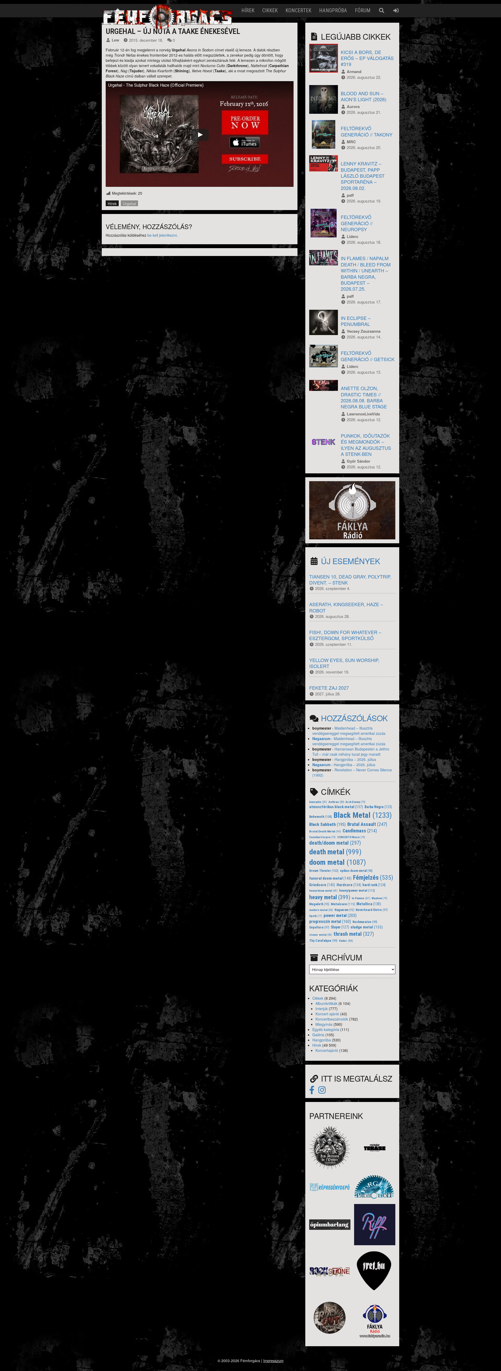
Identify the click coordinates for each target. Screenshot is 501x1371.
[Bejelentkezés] (396, 10)
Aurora (353, 106)
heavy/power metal (357, 890)
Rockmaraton (365, 922)
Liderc (352, 236)
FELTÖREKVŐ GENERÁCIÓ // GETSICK (368, 355)
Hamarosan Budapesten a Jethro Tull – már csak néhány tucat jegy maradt (350, 751)
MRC (351, 142)
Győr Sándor (358, 461)
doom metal (337, 862)
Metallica (368, 904)
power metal (340, 915)
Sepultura (319, 927)
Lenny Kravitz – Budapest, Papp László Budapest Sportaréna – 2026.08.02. (363, 175)
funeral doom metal (330, 878)
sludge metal (366, 927)
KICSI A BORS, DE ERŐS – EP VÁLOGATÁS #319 (367, 58)
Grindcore (322, 885)
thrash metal (353, 934)
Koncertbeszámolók (331, 1019)
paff (350, 195)
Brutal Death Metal (325, 831)
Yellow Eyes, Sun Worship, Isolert (344, 663)
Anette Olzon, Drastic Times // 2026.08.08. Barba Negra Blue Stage (364, 397)
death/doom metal (335, 843)
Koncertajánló (326, 1050)
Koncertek (298, 10)
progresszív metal (330, 921)
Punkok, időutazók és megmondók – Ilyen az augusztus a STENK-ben (366, 444)
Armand (354, 71)
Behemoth (320, 817)
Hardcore (349, 885)
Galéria (318, 1034)
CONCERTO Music (351, 837)
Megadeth (319, 904)
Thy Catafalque (323, 941)
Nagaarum (321, 738)
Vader (346, 941)
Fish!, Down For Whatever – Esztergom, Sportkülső (345, 635)
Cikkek (270, 10)
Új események (350, 561)
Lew (115, 40)
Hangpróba (333, 10)
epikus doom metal (356, 871)
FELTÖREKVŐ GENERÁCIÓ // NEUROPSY (357, 223)
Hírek (247, 10)
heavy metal (329, 897)
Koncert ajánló (327, 1013)
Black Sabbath (327, 824)
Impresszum (273, 1360)
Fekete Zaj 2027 (329, 687)
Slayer (340, 927)
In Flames (361, 898)
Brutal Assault (367, 824)
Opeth (315, 916)
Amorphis (318, 802)
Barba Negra (378, 807)
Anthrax (336, 802)
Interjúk (321, 1008)
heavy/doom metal (323, 890)
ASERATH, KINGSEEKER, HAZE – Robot (346, 607)
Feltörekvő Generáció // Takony (366, 131)
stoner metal (320, 935)
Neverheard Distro (372, 910)
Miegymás (323, 1024)
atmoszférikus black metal (336, 807)
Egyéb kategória (325, 1029)
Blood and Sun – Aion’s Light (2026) (363, 96)
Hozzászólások (354, 718)
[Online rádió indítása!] (352, 509)
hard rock (374, 885)
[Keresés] (381, 10)
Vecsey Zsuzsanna (363, 331)
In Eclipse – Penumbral (356, 320)
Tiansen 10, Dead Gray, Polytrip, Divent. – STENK (350, 579)
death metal (335, 852)
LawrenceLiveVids (363, 414)
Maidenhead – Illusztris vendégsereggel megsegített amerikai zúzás (348, 730)
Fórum (363, 10)
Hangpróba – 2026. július (355, 759)
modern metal (321, 910)
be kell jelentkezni (162, 235)
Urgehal (129, 203)
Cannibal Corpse (322, 837)
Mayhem (379, 898)
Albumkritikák (326, 1003)
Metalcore (343, 904)
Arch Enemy (355, 802)
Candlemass (360, 830)
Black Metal (362, 815)
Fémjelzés (373, 877)
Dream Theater (323, 871)
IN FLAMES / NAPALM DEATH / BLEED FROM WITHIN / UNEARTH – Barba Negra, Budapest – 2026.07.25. (366, 273)
